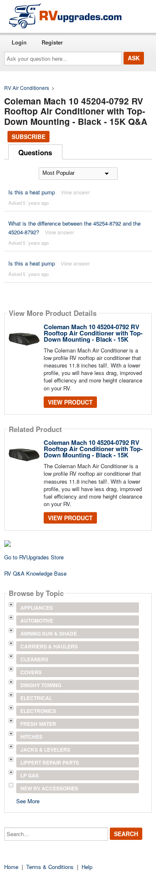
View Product (70, 402)
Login (19, 42)
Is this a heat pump (31, 192)
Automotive (36, 620)
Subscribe (28, 136)
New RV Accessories (49, 788)
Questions (35, 152)
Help (87, 867)
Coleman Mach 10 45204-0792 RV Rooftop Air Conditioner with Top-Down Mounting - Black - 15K (93, 333)
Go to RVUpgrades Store (34, 557)
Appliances (36, 607)
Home (11, 867)
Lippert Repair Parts (49, 762)
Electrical (36, 698)
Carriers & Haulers (49, 646)
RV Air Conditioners (26, 87)
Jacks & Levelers (45, 749)
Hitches (31, 736)
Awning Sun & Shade (48, 633)
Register (52, 42)
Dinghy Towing (40, 685)
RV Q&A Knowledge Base (35, 573)
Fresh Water (38, 724)
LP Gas (29, 775)
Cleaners (34, 659)
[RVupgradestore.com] (65, 16)
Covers (31, 672)
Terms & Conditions (50, 867)
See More (28, 800)
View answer (75, 192)
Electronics (38, 711)
